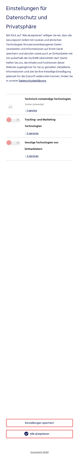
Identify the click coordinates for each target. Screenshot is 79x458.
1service (31, 110)
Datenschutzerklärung (32, 80)
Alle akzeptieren (39, 433)
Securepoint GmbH (39, 452)
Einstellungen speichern (39, 423)
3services (31, 133)
